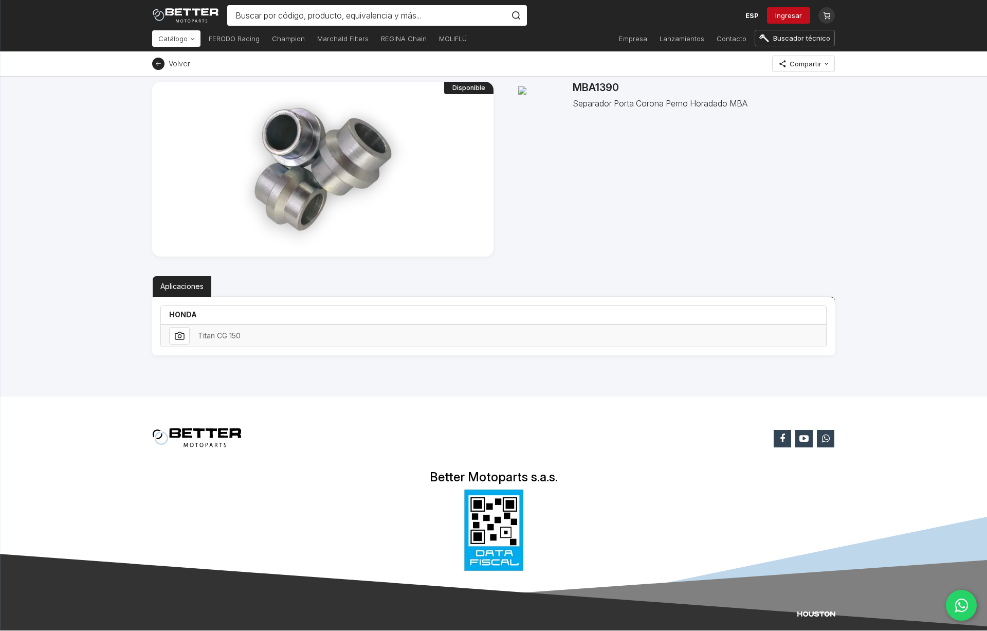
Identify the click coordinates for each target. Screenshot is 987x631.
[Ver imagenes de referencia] (179, 336)
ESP (752, 15)
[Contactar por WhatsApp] (961, 605)
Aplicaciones (182, 286)
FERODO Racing (234, 38)
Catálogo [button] (174, 38)
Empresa (633, 38)
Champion (288, 38)
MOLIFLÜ (453, 38)
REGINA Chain (404, 38)
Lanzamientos (682, 38)
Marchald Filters (343, 38)
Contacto (731, 38)
